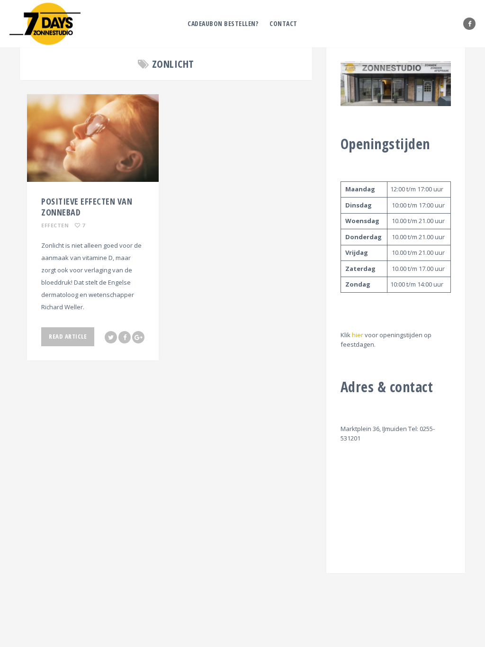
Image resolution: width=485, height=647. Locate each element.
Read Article (68, 336)
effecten (55, 225)
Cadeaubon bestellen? (223, 23)
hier (357, 335)
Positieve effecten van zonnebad (86, 207)
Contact (283, 23)
